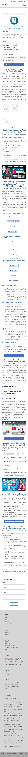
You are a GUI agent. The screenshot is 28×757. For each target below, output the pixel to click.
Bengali (21, 740)
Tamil (19, 738)
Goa (6, 686)
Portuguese (6, 738)
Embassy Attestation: (8, 702)
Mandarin (21, 742)
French (18, 735)
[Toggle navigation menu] (3, 5)
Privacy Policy (8, 643)
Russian (5, 737)
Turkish (20, 737)
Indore (6, 682)
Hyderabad (16, 674)
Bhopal (20, 684)
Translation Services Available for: (11, 722)
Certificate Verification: (8, 746)
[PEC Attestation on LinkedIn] (9, 698)
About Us (7, 621)
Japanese (10, 735)
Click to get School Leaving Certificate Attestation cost (14, 522)
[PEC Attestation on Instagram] (13, 698)
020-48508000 (14, 1)
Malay (22, 743)
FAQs (6, 649)
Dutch (14, 740)
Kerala (11, 684)
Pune (6, 673)
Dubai (9, 686)
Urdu (13, 742)
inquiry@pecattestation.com (14, 664)
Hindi (13, 737)
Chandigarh (20, 682)
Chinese (5, 735)
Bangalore (10, 674)
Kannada (5, 742)
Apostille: (6, 713)
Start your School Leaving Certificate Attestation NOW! (14, 355)
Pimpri (9, 673)
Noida (12, 686)
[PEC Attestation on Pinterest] (11, 698)
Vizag (6, 688)
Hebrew (5, 743)
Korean (9, 737)
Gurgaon (7, 684)
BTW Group (14, 755)
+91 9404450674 (12, 661)
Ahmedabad (14, 673)
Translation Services (9, 623)
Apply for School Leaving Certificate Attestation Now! (14, 65)
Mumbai (20, 673)
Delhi (6, 674)
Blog (6, 619)
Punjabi (15, 738)
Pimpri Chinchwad (19, 702)
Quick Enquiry (20, 1)
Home (6, 617)
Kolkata (15, 682)
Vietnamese (10, 740)
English (18, 743)
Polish (5, 740)
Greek (17, 742)
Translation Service (8, 733)
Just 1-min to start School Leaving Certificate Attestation (14, 439)
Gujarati (10, 738)
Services (7, 626)
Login (25, 1)
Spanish (17, 733)
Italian (17, 737)
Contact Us (7, 634)
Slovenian (14, 743)
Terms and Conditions (10, 645)
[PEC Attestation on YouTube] (15, 698)
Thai (18, 740)
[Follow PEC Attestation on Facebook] (5, 698)
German (13, 733)
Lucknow (16, 684)
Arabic (14, 735)
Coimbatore (17, 686)
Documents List (8, 628)
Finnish (9, 743)
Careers (6, 630)
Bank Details (7, 632)
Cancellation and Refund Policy (12, 647)
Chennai (10, 682)
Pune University (17, 746)
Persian (10, 742)
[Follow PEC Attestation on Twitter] (7, 698)
